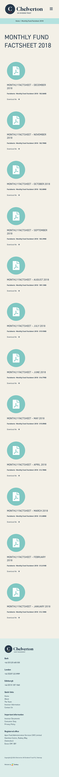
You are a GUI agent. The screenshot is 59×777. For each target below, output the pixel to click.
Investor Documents (12, 718)
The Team (8, 702)
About (7, 699)
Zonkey (16, 764)
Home (7, 696)
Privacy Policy (10, 724)
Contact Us (9, 707)
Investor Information (12, 704)
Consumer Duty (10, 721)
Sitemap (39, 758)
